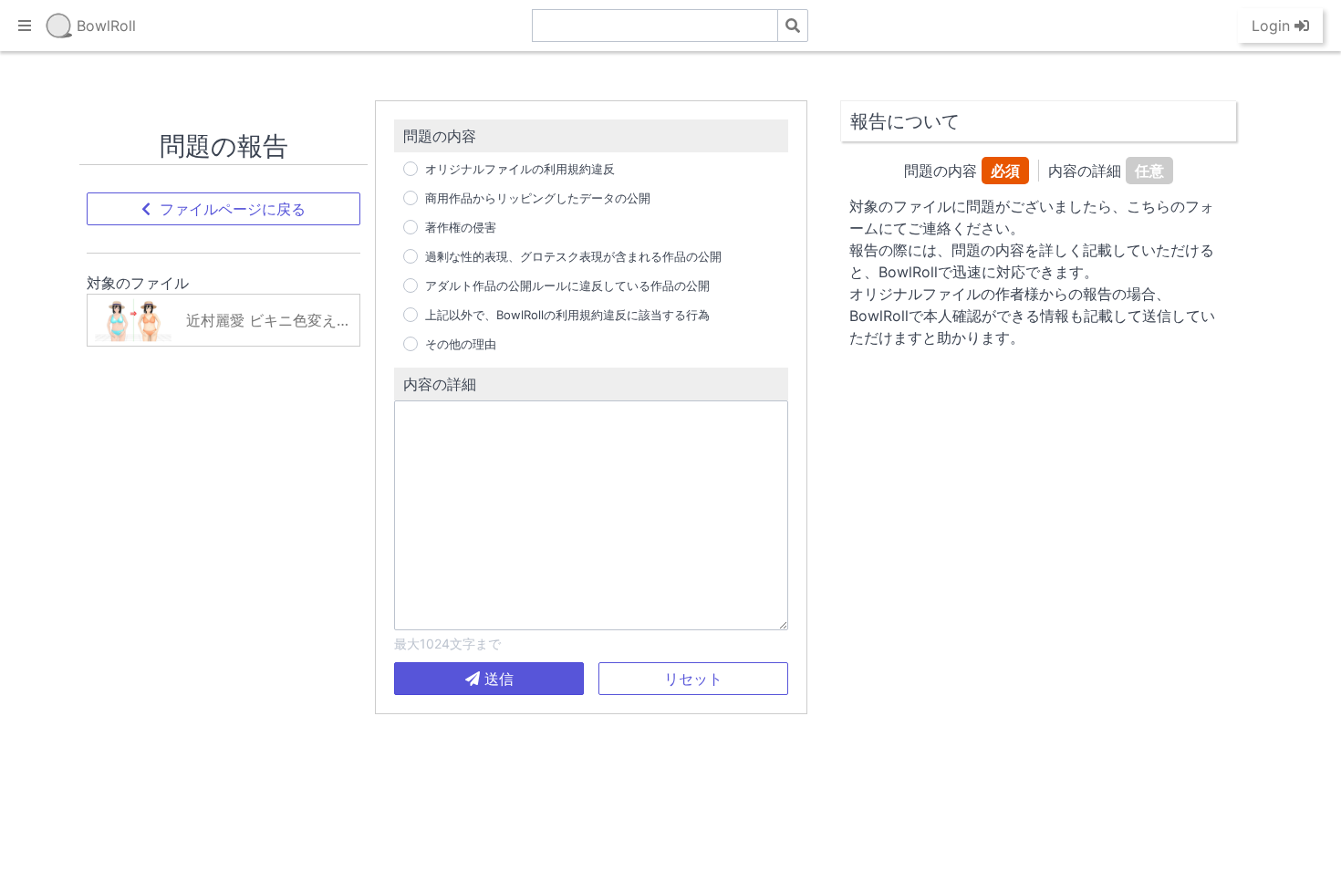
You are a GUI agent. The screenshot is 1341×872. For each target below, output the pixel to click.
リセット (693, 679)
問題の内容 (439, 136)
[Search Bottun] (792, 25)
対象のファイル (138, 283)
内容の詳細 (439, 384)
